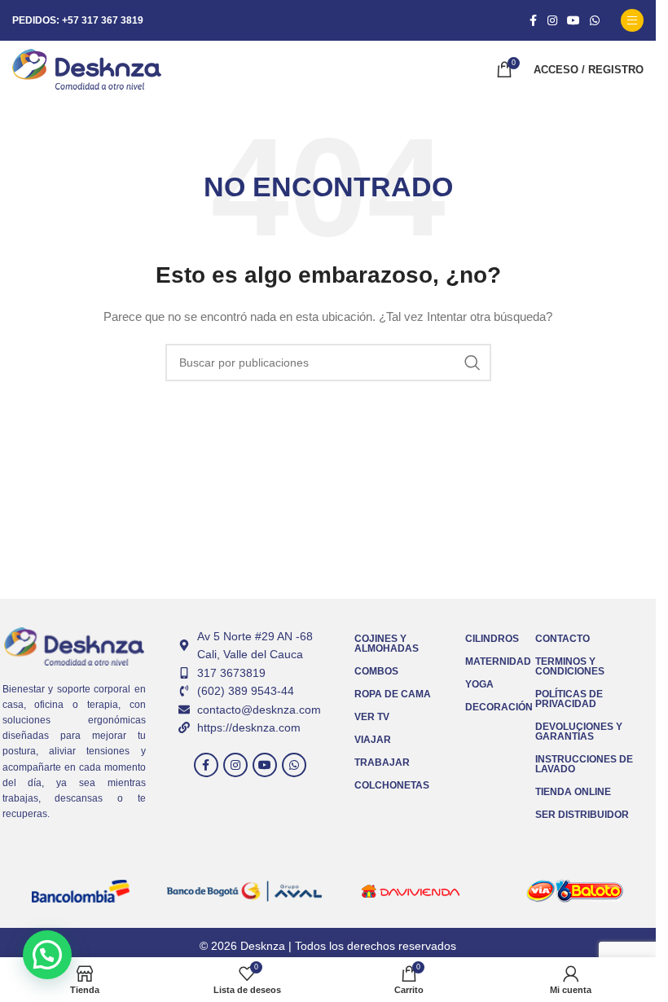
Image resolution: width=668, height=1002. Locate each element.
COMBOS (376, 671)
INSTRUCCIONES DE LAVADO (584, 764)
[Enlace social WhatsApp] (594, 21)
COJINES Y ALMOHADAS (386, 643)
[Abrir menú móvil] (632, 20)
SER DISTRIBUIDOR (582, 814)
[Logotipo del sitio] (86, 68)
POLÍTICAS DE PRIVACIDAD (569, 699)
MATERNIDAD (492, 661)
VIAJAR (372, 739)
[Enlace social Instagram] (552, 21)
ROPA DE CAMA (392, 694)
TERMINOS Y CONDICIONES (569, 666)
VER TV (371, 717)
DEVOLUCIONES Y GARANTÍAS (578, 731)
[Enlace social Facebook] (533, 21)
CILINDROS (492, 638)
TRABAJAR (382, 762)
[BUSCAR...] (472, 362)
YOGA (479, 684)
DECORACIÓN (492, 707)
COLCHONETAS (391, 785)
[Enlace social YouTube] (573, 21)
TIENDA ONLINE (573, 792)
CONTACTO (562, 638)
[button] (47, 954)
